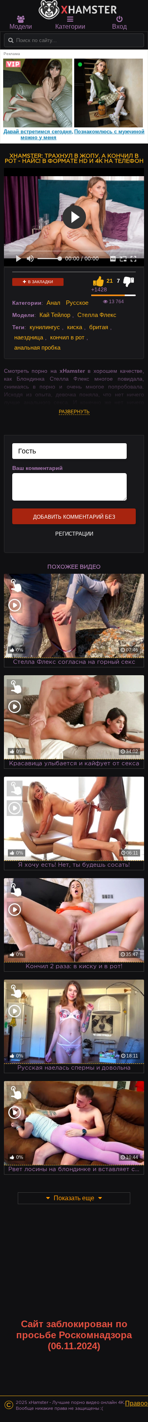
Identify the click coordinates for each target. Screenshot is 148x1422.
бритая (98, 327)
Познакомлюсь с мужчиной (109, 131)
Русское (77, 302)
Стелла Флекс (96, 314)
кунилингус (45, 327)
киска (74, 327)
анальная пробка (37, 347)
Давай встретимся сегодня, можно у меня (38, 134)
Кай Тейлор (54, 314)
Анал (53, 302)
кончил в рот (67, 337)
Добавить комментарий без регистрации (74, 519)
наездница (28, 337)
